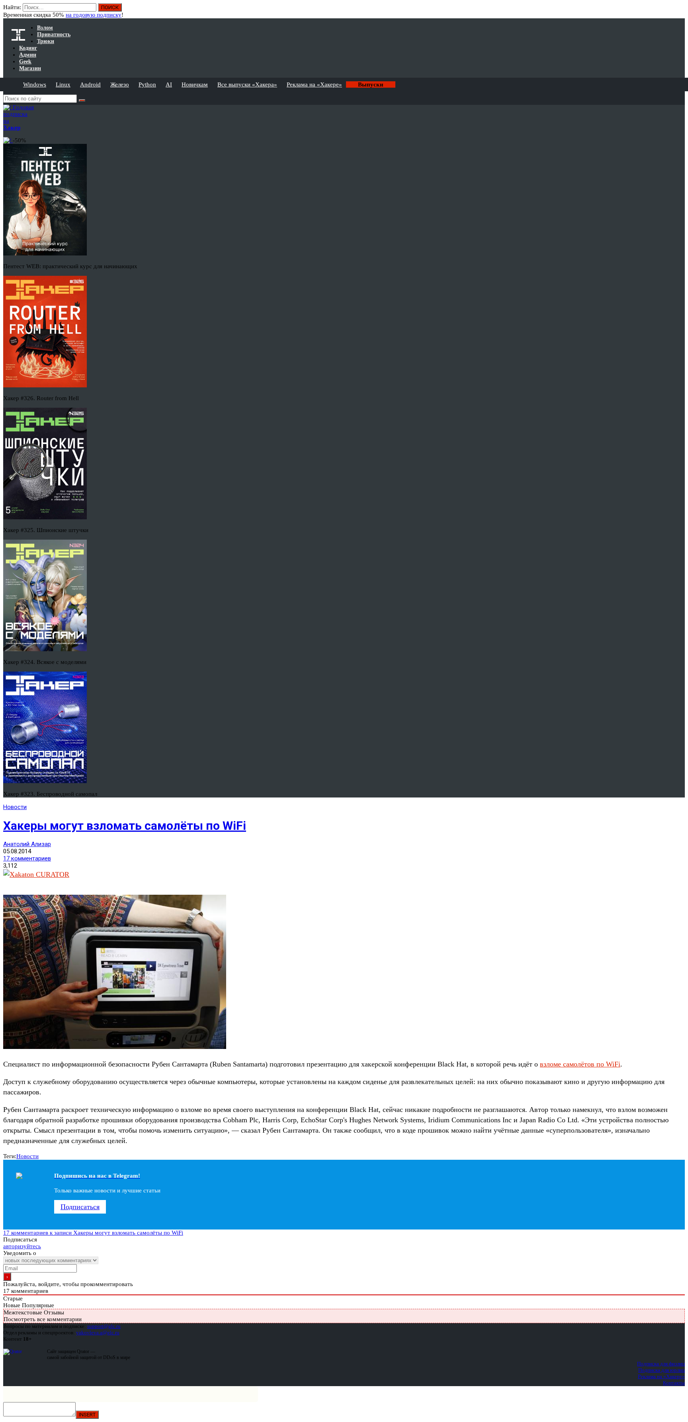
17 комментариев (27, 858)
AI (169, 84)
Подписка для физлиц (661, 1364)
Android (90, 84)
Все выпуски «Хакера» (247, 84)
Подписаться (80, 1207)
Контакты (674, 1383)
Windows (34, 84)
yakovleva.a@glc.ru (97, 1333)
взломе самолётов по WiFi (580, 1064)
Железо (119, 84)
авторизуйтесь (22, 1246)
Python (147, 84)
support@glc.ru (104, 1326)
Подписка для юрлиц (661, 1370)
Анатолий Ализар (27, 844)
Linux (63, 84)
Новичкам (195, 84)
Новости (15, 807)
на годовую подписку (93, 15)
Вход (679, 11)
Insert (87, 1415)
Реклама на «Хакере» (314, 84)
